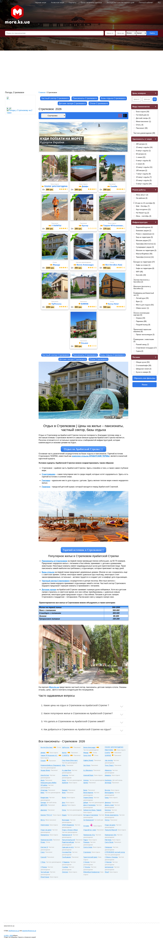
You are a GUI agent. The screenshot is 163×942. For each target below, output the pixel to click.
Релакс (43, 842)
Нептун (107, 820)
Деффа (43, 752)
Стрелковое (87, 852)
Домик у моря (109, 805)
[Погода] (9, 107)
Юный (107, 872)
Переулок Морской (111, 830)
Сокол (43, 852)
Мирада (85, 752)
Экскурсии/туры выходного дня (120, 2)
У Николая (108, 862)
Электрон (65, 872)
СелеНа (107, 752)
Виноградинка (109, 792)
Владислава (44, 797)
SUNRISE (108, 755)
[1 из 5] (60, 189)
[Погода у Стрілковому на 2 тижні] (21, 111)
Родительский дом (68, 842)
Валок (85, 790)
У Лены (43, 862)
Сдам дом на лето (68, 847)
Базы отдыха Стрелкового (113, 98)
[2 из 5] (62, 189)
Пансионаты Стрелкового (85, 98)
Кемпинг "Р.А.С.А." (46, 815)
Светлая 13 (44, 847)
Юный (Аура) (45, 877)
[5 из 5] (67, 189)
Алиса (64, 780)
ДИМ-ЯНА (44, 805)
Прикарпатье (45, 835)
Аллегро (86, 780)
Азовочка (65, 775)
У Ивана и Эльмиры (111, 857)
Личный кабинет (146, 2)
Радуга (85, 840)
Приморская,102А (46, 840)
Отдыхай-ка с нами (89, 830)
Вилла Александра (89, 747)
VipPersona (65, 747)
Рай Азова (108, 840)
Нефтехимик (45, 825)
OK (154, 99)
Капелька (108, 810)
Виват (42, 792)
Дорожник (44, 810)
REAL (64, 765)
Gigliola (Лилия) (88, 760)
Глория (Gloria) (88, 797)
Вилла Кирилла (88, 792)
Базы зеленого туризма (91, 2)
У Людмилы (66, 862)
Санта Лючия (109, 842)
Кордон (64, 815)
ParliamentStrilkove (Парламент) (51, 765)
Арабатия (65, 782)
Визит (64, 792)
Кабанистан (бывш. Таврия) (92, 810)
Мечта (43, 820)
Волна (64, 797)
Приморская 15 (67, 835)
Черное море (40, 2)
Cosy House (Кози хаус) (70, 760)
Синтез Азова (87, 847)
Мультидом (65, 820)
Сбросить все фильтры (144, 378)
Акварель (108, 775)
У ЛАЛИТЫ (65, 755)
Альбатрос (108, 780)
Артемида (108, 782)
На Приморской (88, 820)
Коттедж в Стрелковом (90, 815)
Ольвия (43, 760)
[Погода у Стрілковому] (8, 105)
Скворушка (108, 847)
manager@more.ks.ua (29, 930)
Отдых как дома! (46, 830)
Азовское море (57, 2)
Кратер (64, 752)
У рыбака (65, 867)
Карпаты (72, 2)
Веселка (107, 790)
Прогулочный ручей (68, 840)
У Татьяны (86, 867)
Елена (64, 810)
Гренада (43, 802)
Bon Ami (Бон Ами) (46, 747)
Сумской (43, 857)
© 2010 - (8, 935)
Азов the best (45, 775)
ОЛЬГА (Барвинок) (68, 825)
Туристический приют (90, 857)
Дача (63, 802)
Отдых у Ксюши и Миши (70, 830)
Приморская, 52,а (89, 835)
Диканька (108, 802)
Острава (86, 826)
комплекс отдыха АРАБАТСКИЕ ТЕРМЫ (91, 456)
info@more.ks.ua (14, 930)
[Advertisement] (81, 69)
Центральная (109, 867)
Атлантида (44, 790)
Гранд (106, 797)
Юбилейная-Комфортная (91, 872)
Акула (42, 780)
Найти (152, 33)
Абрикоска (108, 770)
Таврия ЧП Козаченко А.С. (49, 755)
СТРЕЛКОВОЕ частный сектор (115, 852)
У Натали (86, 862)
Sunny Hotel (87, 755)
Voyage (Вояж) (45, 770)
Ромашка (86, 842)
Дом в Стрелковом (89, 805)
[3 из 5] (63, 189)
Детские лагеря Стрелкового (72, 103)
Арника (85, 782)
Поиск (144, 385)
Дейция (85, 802)
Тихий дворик (66, 857)
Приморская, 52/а (110, 835)
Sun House (86, 765)
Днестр (64, 805)
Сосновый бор (66, 852)
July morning (109, 760)
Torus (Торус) (109, 765)
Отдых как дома (110, 825)
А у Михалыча (88, 770)
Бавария (64, 790)
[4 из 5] (65, 189)
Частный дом (45, 872)
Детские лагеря (49, 589)
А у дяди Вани (66, 770)
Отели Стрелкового (99, 103)
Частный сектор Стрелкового (55, 98)
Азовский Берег (88, 775)
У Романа (44, 867)
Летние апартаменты (111, 815)
